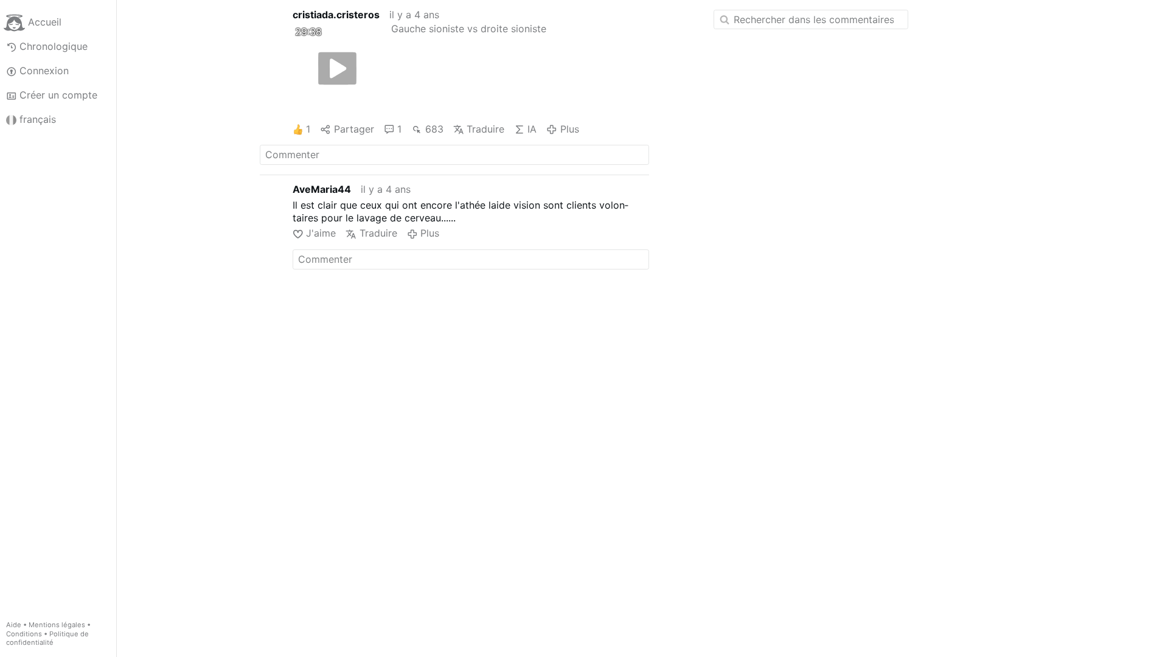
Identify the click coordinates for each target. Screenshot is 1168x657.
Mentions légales (57, 624)
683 (434, 129)
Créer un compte (58, 95)
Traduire (485, 129)
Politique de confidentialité (47, 638)
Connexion (44, 70)
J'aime (321, 233)
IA (532, 129)
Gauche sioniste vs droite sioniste (468, 29)
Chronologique (53, 46)
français (37, 119)
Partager (354, 129)
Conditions (24, 634)
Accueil (44, 22)
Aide (13, 624)
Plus (569, 129)
